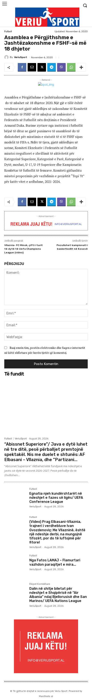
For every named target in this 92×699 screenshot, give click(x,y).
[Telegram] (51, 67)
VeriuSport (20, 57)
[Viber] (61, 67)
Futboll (8, 31)
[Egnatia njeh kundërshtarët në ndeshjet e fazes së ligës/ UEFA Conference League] (15, 499)
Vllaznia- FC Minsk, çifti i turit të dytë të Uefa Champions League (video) (23, 249)
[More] (81, 67)
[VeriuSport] (7, 57)
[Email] (32, 67)
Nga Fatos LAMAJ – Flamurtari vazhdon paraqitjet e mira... (54, 562)
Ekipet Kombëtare (39, 584)
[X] (41, 67)
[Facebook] (22, 67)
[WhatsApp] (71, 67)
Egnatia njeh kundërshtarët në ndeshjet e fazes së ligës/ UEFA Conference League (56, 497)
